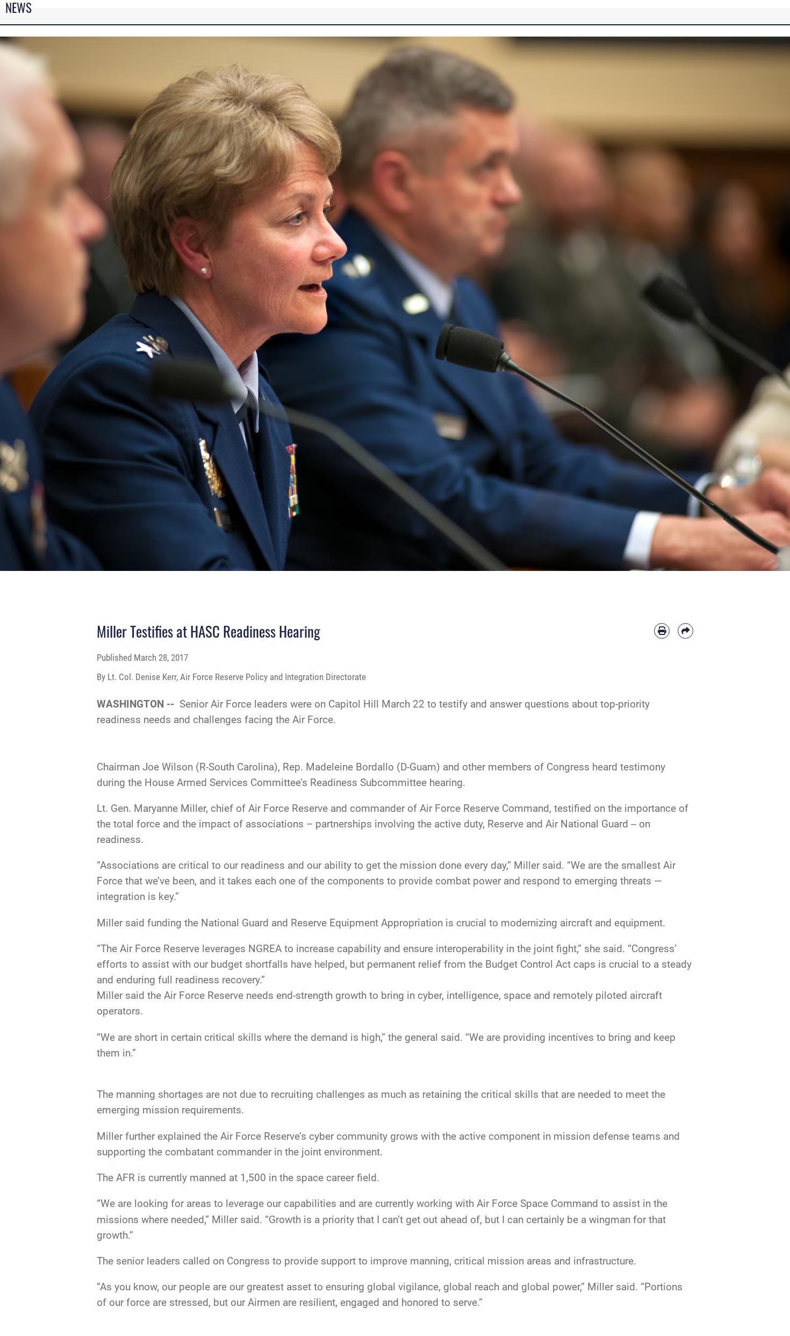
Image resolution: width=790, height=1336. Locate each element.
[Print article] (662, 631)
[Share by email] (685, 631)
